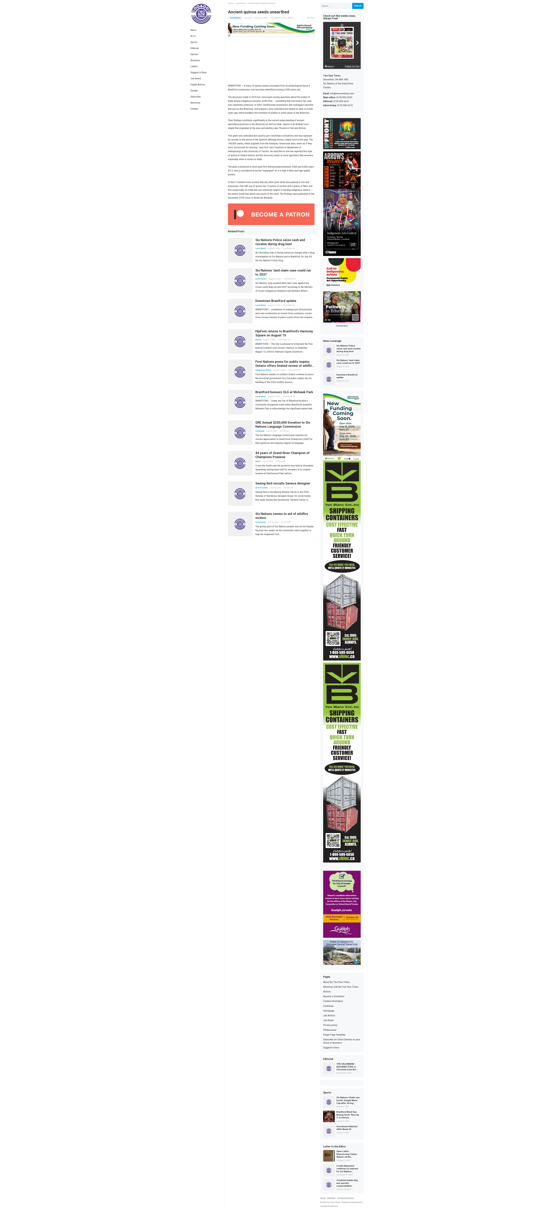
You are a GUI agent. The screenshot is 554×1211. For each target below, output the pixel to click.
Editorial (194, 48)
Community (260, 522)
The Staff (248, 18)
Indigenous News (263, 370)
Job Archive (329, 1015)
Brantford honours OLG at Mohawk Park (284, 392)
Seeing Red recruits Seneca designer (282, 483)
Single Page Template (334, 1034)
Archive (327, 991)
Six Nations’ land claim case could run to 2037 (348, 361)
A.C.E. (193, 36)
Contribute (328, 1006)
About (322, 1198)
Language (259, 431)
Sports (193, 42)
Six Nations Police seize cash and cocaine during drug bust (348, 348)
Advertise (195, 102)
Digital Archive (197, 84)
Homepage (328, 1010)
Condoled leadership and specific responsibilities (347, 1183)
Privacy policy (330, 1025)
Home (230, 3)
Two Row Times (333, 1202)
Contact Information (333, 1001)
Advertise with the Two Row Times (340, 986)
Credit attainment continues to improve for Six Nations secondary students (347, 1169)
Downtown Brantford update (275, 301)
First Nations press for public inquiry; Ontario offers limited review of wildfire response (284, 366)
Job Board (195, 78)
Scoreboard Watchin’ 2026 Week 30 (347, 1128)
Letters (194, 66)
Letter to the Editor (334, 1146)
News (193, 30)
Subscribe (195, 96)
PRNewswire (329, 1030)
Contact (194, 108)
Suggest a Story (198, 72)
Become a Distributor (334, 996)
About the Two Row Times (336, 982)
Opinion (194, 54)
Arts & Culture (261, 488)
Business (195, 60)
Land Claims (261, 279)
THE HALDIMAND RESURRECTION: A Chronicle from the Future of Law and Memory (346, 1067)
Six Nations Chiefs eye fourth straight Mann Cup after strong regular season (348, 1100)
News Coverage (332, 341)
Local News (241, 3)
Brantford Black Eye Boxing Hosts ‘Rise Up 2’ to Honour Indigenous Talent (347, 1115)
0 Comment (284, 431)
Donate (194, 90)
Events (258, 340)
